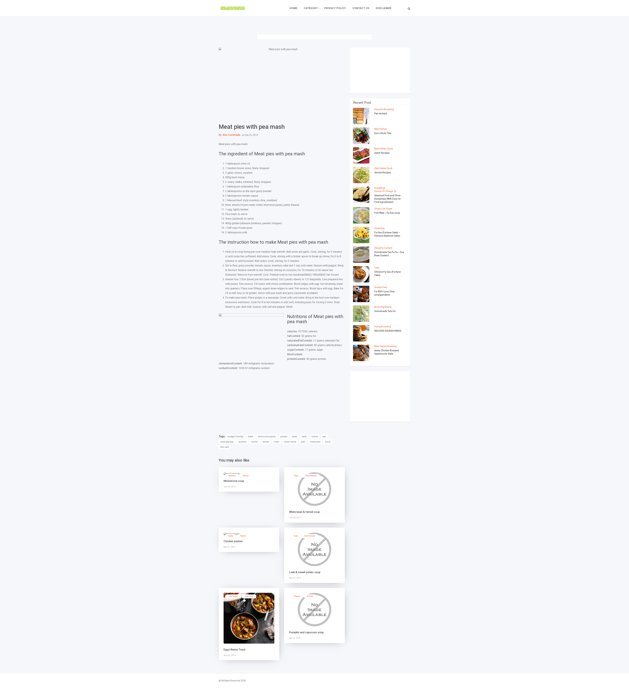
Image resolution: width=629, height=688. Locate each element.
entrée (310, 596)
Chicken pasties (233, 541)
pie (324, 436)
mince (315, 436)
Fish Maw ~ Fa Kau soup (387, 213)
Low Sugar (233, 596)
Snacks (378, 287)
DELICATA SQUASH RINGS (387, 330)
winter (254, 441)
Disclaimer (383, 8)
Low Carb (249, 596)
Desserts (378, 109)
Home (293, 8)
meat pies (315, 441)
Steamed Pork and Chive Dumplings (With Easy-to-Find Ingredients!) (387, 198)
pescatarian (310, 476)
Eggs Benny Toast (234, 649)
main (276, 441)
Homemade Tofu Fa (384, 311)
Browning (389, 109)
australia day (227, 441)
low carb (224, 447)
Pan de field (380, 113)
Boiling (388, 307)
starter (297, 596)
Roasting (391, 346)
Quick (390, 148)
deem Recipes (382, 153)
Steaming (379, 228)
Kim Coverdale (231, 134)
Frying (377, 326)
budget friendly (235, 436)
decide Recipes (382, 172)
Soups (377, 208)
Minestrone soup (234, 481)
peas (294, 436)
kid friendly (310, 536)
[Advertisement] (59, 23)
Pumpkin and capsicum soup (306, 632)
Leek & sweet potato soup (304, 572)
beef (304, 436)
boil (295, 536)
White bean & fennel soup (304, 512)
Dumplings (379, 188)
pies (303, 441)
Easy (376, 267)
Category (311, 8)
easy (296, 476)
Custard (388, 248)
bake (250, 436)
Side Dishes (380, 168)
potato (283, 436)
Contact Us (361, 8)
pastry (243, 536)
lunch (328, 441)
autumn (242, 441)
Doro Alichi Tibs (382, 133)
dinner (266, 441)
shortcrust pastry (267, 436)
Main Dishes (380, 129)
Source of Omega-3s (385, 191)
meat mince (290, 441)
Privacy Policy (335, 8)
